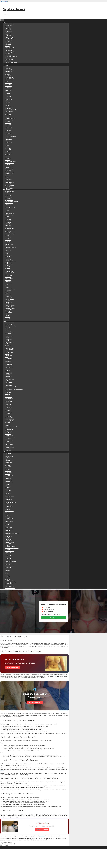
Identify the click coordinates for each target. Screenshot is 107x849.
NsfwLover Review (9, 80)
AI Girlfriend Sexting (9, 583)
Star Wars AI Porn (9, 173)
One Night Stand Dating (10, 35)
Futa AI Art (7, 327)
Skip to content (4, 1)
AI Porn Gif (7, 100)
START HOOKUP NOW (12, 667)
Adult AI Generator (9, 456)
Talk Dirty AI (7, 391)
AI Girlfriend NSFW (9, 134)
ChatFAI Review (8, 139)
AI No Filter (7, 351)
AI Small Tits (7, 463)
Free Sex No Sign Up (9, 47)
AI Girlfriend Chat (8, 402)
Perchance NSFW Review (10, 546)
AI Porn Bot (7, 414)
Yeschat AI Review (9, 518)
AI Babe (7, 497)
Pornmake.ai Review (9, 496)
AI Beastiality (8, 259)
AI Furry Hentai (8, 133)
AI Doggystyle (8, 198)
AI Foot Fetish (8, 130)
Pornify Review (8, 283)
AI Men (6, 357)
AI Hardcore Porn (8, 143)
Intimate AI (7, 400)
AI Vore (6, 454)
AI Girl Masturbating (9, 269)
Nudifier (7, 343)
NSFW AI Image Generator (10, 260)
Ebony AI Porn (8, 246)
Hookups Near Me (9, 57)
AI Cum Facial (8, 237)
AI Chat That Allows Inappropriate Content (14, 389)
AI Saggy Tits (8, 432)
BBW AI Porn (8, 250)
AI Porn (6, 568)
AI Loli (6, 103)
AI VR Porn (7, 66)
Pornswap (7, 105)
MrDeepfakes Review (9, 163)
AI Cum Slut (7, 370)
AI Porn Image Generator (10, 582)
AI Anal (6, 293)
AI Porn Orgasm (8, 527)
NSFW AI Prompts (9, 562)
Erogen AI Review (9, 336)
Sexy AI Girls (8, 84)
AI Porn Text (7, 154)
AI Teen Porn (8, 124)
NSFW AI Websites (9, 111)
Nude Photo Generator (10, 305)
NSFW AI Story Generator (10, 561)
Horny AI (7, 354)
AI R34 (6, 503)
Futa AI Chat (7, 576)
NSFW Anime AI (8, 505)
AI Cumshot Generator (9, 106)
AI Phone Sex (8, 290)
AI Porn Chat (8, 231)
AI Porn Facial (8, 114)
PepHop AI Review (9, 117)
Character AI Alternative (10, 542)
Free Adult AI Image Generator (11, 201)
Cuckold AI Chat (8, 220)
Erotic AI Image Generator (10, 136)
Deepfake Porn (8, 373)
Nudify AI (7, 287)
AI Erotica (7, 577)
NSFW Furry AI (8, 337)
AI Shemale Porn (8, 183)
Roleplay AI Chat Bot (9, 171)
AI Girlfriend (7, 465)
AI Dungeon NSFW (9, 429)
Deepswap (7, 494)
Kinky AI (7, 253)
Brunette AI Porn (8, 149)
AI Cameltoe (7, 216)
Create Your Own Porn (9, 580)
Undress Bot (7, 530)
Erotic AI (7, 251)
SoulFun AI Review (9, 263)
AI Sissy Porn (8, 256)
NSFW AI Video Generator (10, 161)
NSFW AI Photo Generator (10, 460)
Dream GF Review (9, 521)
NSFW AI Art (7, 164)
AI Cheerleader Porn (9, 228)
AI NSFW (7, 524)
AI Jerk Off (7, 194)
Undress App (8, 434)
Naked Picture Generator (10, 308)
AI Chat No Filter (8, 536)
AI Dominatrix (8, 485)
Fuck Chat (7, 26)
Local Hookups (8, 31)
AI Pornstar (7, 121)
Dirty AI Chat (8, 91)
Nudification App (8, 83)
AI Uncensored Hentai (9, 191)
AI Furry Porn (8, 388)
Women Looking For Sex (10, 52)
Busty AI (7, 512)
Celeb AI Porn (8, 266)
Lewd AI (7, 262)
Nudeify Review (8, 363)
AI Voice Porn (8, 438)
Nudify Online (8, 280)
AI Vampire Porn (8, 312)
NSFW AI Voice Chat (9, 379)
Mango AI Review (8, 197)
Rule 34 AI (7, 318)
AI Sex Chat (7, 508)
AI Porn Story (8, 450)
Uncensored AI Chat (9, 511)
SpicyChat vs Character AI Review (12, 533)
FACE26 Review (8, 75)
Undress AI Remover (9, 182)
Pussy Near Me (8, 40)
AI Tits (6, 571)
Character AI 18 (8, 302)
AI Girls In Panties (8, 127)
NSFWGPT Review (9, 585)
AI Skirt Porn (7, 360)
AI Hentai (7, 274)
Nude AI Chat (8, 404)
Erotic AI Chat (8, 552)
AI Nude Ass (7, 235)
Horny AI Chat (8, 167)
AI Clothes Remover (9, 477)
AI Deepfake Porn (9, 440)
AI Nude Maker (8, 411)
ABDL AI (7, 531)
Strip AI (6, 459)
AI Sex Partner (8, 340)
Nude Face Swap (8, 462)
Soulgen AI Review (9, 77)
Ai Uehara (7, 146)
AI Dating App (8, 500)
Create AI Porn (8, 90)
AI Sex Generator (8, 537)
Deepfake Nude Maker (10, 437)
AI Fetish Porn (8, 345)
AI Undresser (8, 217)
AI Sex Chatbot (8, 275)
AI (3, 63)
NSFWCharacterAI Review (10, 118)
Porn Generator (6, 189)
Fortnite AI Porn (8, 285)
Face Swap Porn (8, 311)
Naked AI (7, 320)
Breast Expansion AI (9, 565)
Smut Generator (8, 152)
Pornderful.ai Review (9, 299)
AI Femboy (7, 268)
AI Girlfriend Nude (9, 445)
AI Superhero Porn (9, 475)
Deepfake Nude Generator (10, 502)
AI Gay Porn (7, 93)
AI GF (6, 554)
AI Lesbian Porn (8, 479)
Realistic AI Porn (8, 68)
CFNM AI (7, 145)
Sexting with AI (8, 186)
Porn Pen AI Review (9, 398)
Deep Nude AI (8, 225)
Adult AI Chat (8, 493)
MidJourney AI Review (9, 288)
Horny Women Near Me (10, 38)
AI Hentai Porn (8, 222)
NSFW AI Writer (8, 382)
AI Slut (6, 180)
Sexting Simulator (9, 367)
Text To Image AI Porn (9, 586)
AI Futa (6, 81)
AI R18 (6, 112)
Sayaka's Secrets (14, 9)
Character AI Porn (9, 244)
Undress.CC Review (9, 331)
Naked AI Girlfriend (9, 129)
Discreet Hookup (8, 43)
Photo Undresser (8, 525)
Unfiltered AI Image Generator (11, 426)
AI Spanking (7, 157)
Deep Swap (7, 469)
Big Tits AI (7, 330)
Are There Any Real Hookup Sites (8, 843)
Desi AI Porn (7, 474)
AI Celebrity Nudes (9, 519)
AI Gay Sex (7, 317)
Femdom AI (7, 488)
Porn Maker (5, 65)
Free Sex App (8, 54)
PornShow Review (9, 358)
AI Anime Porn (8, 277)
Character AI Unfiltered (10, 206)
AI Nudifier (7, 549)
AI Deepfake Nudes (9, 226)
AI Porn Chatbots (8, 405)
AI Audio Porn (8, 96)
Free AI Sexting (8, 385)
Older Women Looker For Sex (11, 56)
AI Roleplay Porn (8, 558)
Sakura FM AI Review (9, 417)
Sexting (5, 321)
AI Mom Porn (8, 555)
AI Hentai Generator (9, 482)
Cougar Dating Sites (9, 49)
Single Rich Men (4, 845)
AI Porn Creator (8, 142)
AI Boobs (7, 383)
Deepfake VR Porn (9, 352)
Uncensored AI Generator (10, 247)
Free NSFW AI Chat (9, 278)
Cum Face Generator (9, 188)
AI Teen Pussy (8, 195)
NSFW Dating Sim (9, 540)
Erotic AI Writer (8, 416)
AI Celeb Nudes (8, 86)
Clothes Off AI (8, 170)
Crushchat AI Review (9, 342)
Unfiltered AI (7, 315)
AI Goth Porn (8, 559)
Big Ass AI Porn (8, 324)
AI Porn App (7, 515)
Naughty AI (7, 545)
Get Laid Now (53, 617)
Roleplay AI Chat (8, 361)
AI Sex (6, 211)
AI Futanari (7, 557)
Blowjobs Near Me (9, 37)
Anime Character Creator (10, 234)
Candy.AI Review (8, 376)
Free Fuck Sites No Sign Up (11, 62)
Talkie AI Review (8, 472)
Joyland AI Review (9, 435)
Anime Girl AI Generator (10, 588)
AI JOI (6, 284)
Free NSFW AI (8, 490)
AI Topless (7, 140)
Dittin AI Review (8, 539)
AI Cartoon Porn (8, 397)
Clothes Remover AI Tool (10, 229)
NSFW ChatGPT (8, 192)
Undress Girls (8, 478)
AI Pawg (7, 491)
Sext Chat (7, 41)
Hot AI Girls (7, 160)
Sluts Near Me (8, 53)
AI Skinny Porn (8, 158)
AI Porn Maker (8, 466)
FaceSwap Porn (8, 254)
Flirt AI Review (8, 204)
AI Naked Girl (8, 87)
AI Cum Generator (9, 94)
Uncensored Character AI (10, 386)
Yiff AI (6, 423)
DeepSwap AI (8, 517)
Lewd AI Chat (8, 457)
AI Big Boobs (8, 333)
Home (4, 22)
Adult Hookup (8, 44)
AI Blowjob (7, 410)
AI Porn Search (8, 179)
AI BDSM (7, 265)
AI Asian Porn (8, 102)
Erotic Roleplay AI (9, 169)
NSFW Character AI (9, 203)
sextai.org (42, 836)
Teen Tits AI (7, 238)
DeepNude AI (8, 442)
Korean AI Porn (8, 72)
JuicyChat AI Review (9, 185)
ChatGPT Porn (8, 123)
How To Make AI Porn (9, 272)
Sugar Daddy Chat (9, 60)
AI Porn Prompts (8, 407)
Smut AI (7, 368)
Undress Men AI (8, 281)
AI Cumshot (7, 487)
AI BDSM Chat (8, 296)
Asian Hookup (8, 32)
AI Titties (7, 395)
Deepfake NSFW (8, 355)
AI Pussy (7, 574)
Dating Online (9, 842)
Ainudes (2, 770)
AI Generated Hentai (9, 323)
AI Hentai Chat (8, 74)
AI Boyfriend (7, 243)
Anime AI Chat (8, 300)
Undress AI (7, 97)
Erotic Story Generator (9, 419)
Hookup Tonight (8, 50)
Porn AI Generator (9, 89)
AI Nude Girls (8, 208)
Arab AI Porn (8, 314)
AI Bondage (7, 522)
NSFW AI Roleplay (9, 506)
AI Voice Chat (8, 448)
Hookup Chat (8, 34)
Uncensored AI (8, 377)
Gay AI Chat (7, 570)
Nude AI (7, 257)
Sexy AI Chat (8, 543)
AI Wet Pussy (8, 241)
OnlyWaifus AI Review (9, 551)
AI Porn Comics (8, 99)
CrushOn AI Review (9, 444)
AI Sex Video (8, 453)
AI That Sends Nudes (9, 69)
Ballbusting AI (8, 294)
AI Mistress (7, 579)
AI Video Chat (8, 223)
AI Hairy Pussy (8, 137)
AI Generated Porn (9, 349)
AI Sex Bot (7, 422)
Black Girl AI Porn (8, 131)
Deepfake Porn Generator (10, 325)
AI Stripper (7, 484)
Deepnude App (8, 71)
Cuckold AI (7, 346)
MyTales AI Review (9, 200)
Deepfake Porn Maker (9, 447)
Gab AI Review (8, 240)
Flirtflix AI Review (8, 499)
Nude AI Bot (7, 425)
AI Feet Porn (7, 155)
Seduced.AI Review (9, 120)
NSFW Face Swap (9, 528)
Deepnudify (7, 481)
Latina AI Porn (8, 151)
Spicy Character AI (9, 431)
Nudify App (7, 291)
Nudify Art (7, 177)
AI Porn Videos (8, 567)
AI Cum (6, 334)
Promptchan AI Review (10, 348)
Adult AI (7, 248)
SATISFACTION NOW (34, 702)
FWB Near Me (8, 28)
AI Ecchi (7, 573)
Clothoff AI (7, 514)
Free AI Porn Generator (10, 207)
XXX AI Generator (8, 364)
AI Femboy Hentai (9, 420)
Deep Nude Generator (9, 78)
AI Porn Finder (8, 174)
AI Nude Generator (9, 232)
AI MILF (6, 328)
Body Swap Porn (8, 401)
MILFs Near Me (8, 25)
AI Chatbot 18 (8, 303)
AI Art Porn (7, 509)
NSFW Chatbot (8, 371)
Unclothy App (8, 392)
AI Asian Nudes (8, 408)
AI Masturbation (8, 428)
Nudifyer (7, 380)
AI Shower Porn (8, 339)
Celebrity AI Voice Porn (10, 309)
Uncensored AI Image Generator (11, 548)
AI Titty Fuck (8, 148)
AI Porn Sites (8, 219)
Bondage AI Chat (8, 126)
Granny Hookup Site (9, 23)
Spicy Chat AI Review (9, 271)
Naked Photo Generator (10, 306)
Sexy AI (7, 534)
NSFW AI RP (7, 374)
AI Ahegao (7, 394)
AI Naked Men (8, 471)
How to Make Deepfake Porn (11, 109)
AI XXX (6, 176)
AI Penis (7, 210)
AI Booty (7, 441)
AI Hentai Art (8, 413)
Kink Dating (7, 46)
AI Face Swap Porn (9, 297)
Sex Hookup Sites (9, 59)
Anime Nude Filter (9, 365)
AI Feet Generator (9, 214)
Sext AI (6, 468)
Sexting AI (7, 564)
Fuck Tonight (8, 29)
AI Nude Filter (8, 115)
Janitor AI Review (8, 166)
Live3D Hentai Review (9, 213)
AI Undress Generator (9, 108)
